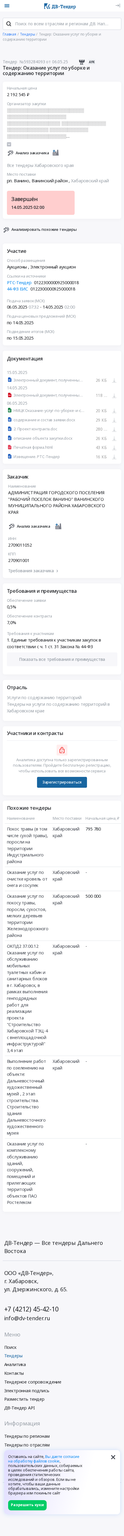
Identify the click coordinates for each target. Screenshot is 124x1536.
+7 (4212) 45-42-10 (31, 1309)
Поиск (10, 1347)
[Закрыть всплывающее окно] (113, 1457)
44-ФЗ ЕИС (17, 289)
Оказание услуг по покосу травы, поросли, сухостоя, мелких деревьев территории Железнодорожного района (28, 915)
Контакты (14, 1373)
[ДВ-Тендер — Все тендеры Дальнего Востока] (60, 6)
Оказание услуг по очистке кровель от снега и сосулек (27, 878)
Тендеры (13, 1356)
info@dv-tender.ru (27, 1318)
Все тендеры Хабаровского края (40, 165)
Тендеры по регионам (27, 1436)
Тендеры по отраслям (27, 1445)
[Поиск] (9, 24)
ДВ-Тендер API (19, 1408)
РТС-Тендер (19, 282)
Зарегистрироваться (62, 782)
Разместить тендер (24, 1399)
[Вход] (117, 5)
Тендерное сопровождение (33, 1382)
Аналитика (15, 1364)
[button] (62, 659)
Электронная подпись (26, 1390)
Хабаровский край (90, 181)
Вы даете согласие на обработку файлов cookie (43, 1459)
